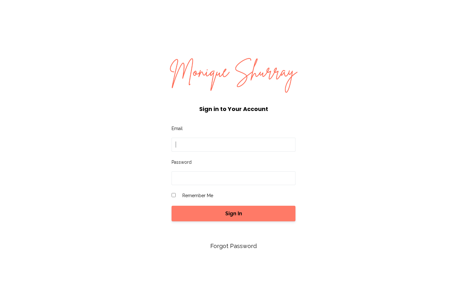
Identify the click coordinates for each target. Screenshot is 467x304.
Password (182, 162)
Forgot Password (233, 246)
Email (177, 128)
